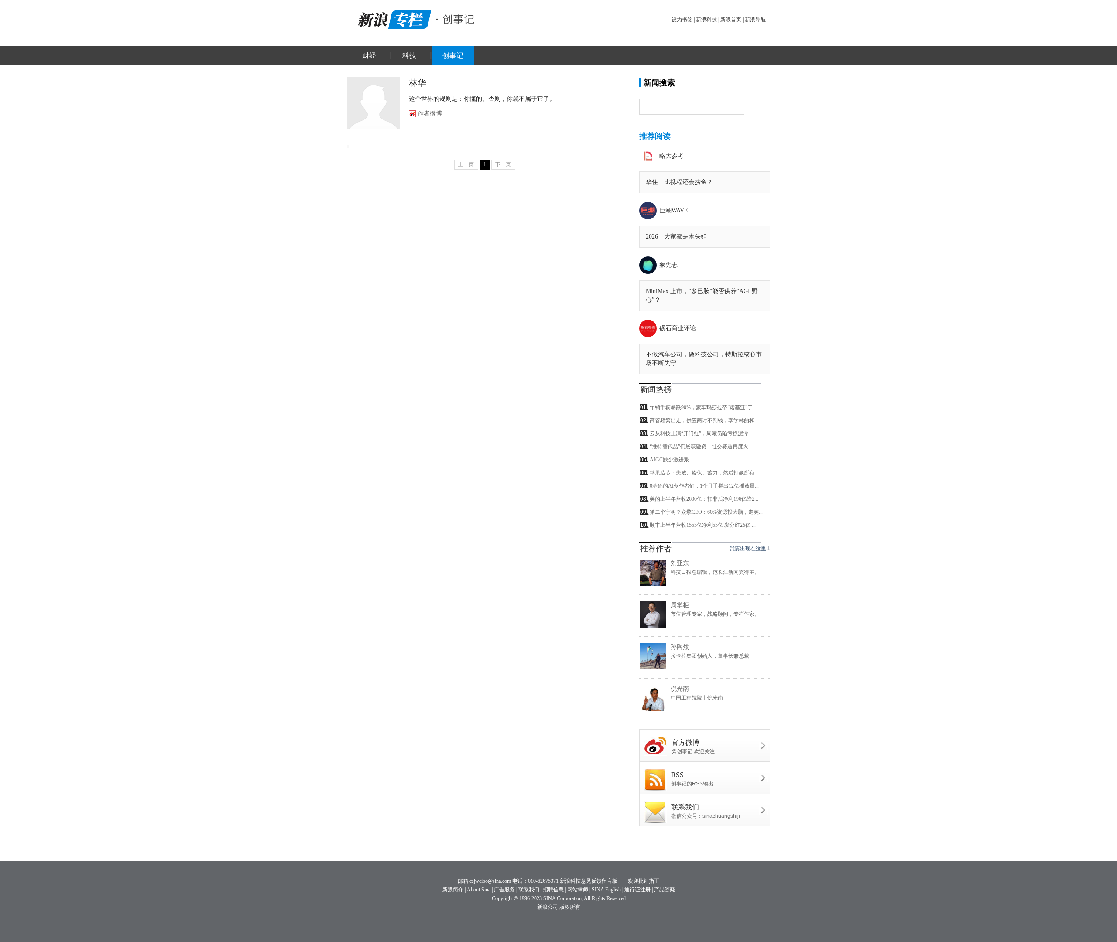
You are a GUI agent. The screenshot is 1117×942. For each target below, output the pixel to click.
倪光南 (680, 689)
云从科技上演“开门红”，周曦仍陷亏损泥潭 (699, 433)
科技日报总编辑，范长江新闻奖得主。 (715, 572)
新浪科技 (706, 20)
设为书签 (682, 20)
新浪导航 (755, 20)
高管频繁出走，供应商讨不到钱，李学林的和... (704, 420)
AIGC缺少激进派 (669, 460)
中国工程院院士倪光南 (697, 698)
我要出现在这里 (748, 549)
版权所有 (569, 907)
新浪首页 (730, 20)
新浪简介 (452, 890)
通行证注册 (637, 890)
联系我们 (528, 890)
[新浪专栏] (392, 18)
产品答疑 (664, 890)
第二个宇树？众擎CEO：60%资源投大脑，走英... (706, 512)
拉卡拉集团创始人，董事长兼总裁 (710, 656)
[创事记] (456, 18)
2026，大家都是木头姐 (676, 236)
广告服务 (504, 890)
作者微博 (430, 113)
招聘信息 (553, 890)
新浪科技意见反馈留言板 (588, 881)
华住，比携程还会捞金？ (679, 182)
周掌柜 (680, 605)
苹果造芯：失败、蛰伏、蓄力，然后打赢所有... (704, 473)
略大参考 (671, 156)
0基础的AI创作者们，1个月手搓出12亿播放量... (704, 486)
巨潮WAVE (673, 210)
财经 (369, 55)
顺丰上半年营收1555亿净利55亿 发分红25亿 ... (703, 525)
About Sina (478, 890)
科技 (409, 55)
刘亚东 (680, 563)
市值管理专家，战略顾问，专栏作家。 (715, 614)
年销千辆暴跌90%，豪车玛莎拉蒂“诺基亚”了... (703, 407)
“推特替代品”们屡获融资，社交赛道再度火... (701, 447)
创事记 (452, 55)
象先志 (668, 265)
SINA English (606, 890)
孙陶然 (680, 647)
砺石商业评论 (677, 328)
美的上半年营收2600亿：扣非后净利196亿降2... (704, 499)
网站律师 (577, 890)
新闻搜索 (659, 82)
